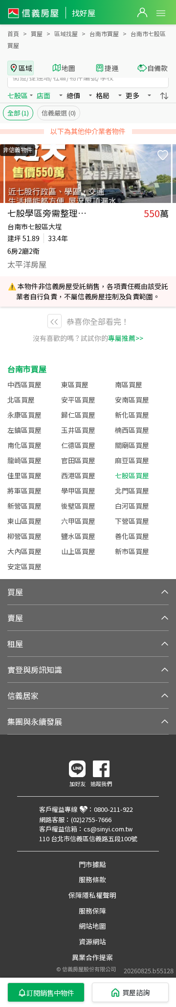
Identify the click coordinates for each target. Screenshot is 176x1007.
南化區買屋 (24, 445)
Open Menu (160, 13)
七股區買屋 (132, 475)
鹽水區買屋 (78, 536)
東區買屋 (74, 384)
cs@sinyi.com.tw (108, 828)
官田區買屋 (78, 460)
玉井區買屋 (78, 430)
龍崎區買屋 (24, 460)
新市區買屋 (132, 551)
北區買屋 (21, 399)
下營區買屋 (132, 521)
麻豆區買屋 (132, 460)
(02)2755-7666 (91, 819)
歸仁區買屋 (78, 415)
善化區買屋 (132, 536)
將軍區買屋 (24, 490)
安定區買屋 (24, 566)
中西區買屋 (24, 384)
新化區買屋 (132, 415)
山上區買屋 (78, 551)
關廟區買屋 (132, 445)
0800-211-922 (113, 809)
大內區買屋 (24, 551)
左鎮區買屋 (24, 430)
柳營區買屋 (24, 536)
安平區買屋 (78, 399)
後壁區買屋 (78, 506)
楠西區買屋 (132, 430)
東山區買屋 (24, 521)
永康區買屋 (24, 415)
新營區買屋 (24, 506)
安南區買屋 (132, 399)
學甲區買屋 (78, 490)
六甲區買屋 (78, 521)
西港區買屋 (78, 475)
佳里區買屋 (24, 475)
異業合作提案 (92, 957)
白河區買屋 (132, 506)
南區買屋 (128, 384)
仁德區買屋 (78, 445)
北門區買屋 (132, 490)
